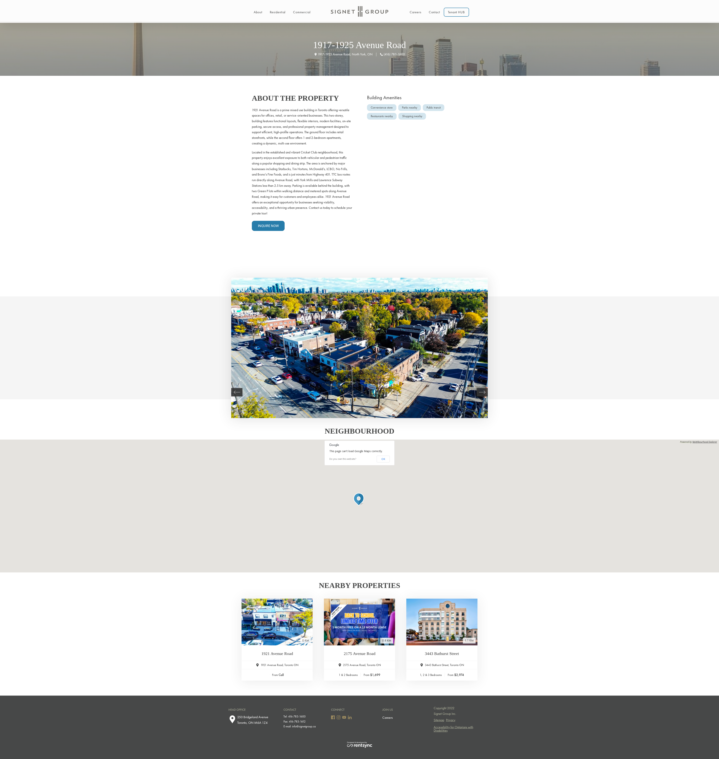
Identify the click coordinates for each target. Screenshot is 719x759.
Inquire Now (268, 226)
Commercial (301, 12)
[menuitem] (258, 11)
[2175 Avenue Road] (359, 622)
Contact (434, 12)
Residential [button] (278, 12)
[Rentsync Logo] (359, 745)
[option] (359, 348)
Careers (415, 12)
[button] (359, 499)
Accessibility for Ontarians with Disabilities (453, 729)
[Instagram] (338, 717)
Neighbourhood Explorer (704, 442)
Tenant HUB (456, 12)
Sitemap (439, 720)
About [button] (258, 12)
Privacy (450, 720)
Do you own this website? (342, 459)
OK (383, 459)
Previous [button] (236, 392)
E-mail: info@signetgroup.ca (299, 726)
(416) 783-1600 (394, 54)
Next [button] (482, 392)
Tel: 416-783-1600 (294, 716)
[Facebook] (333, 717)
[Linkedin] (350, 717)
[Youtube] (344, 717)
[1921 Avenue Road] (277, 622)
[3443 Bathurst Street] (441, 622)
